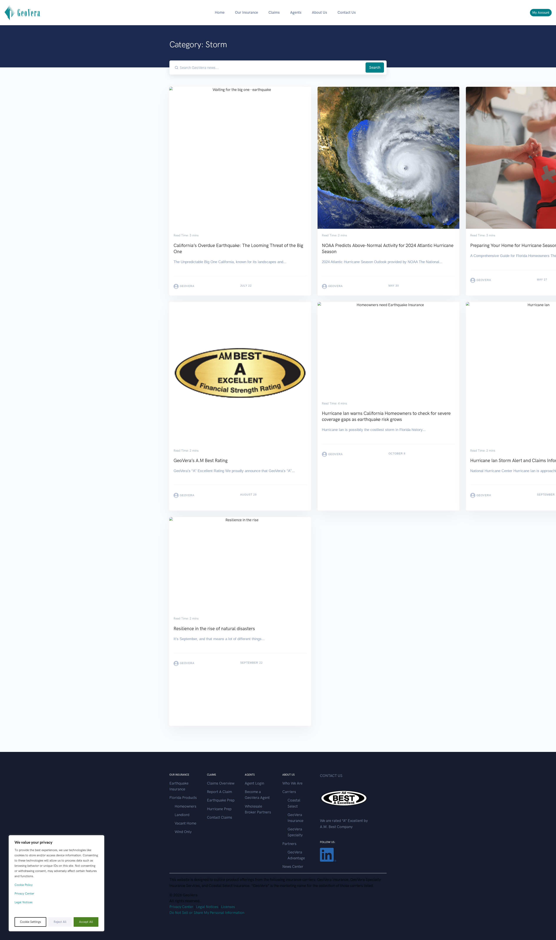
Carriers (289, 792)
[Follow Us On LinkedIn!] (328, 854)
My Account (540, 13)
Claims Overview (220, 783)
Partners (289, 843)
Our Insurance (246, 12)
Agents (295, 12)
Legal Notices (23, 902)
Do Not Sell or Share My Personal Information (206, 912)
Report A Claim (219, 792)
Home (220, 12)
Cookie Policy (24, 885)
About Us (319, 12)
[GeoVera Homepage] (22, 12)
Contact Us (347, 12)
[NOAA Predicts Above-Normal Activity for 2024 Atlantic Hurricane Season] (388, 191)
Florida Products (183, 797)
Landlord (182, 815)
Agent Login (254, 783)
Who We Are (292, 783)
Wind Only (183, 832)
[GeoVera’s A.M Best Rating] (240, 403)
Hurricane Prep (219, 809)
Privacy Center (24, 893)
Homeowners (185, 806)
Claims (274, 12)
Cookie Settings (30, 922)
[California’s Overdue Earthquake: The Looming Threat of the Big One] (240, 191)
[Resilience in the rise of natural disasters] (240, 595)
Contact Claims (219, 817)
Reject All (60, 922)
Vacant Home (185, 823)
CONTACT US (331, 775)
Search (374, 67)
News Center (292, 866)
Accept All (86, 922)
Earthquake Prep (221, 800)
